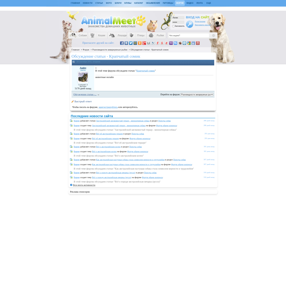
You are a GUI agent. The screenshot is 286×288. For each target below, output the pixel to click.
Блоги (118, 3)
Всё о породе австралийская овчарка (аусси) (115, 173)
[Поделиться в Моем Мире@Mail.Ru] (135, 43)
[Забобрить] (180, 43)
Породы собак (164, 121)
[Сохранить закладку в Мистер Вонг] (198, 43)
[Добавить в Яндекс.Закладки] (162, 43)
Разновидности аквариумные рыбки (109, 49)
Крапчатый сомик (145, 70)
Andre (83, 68)
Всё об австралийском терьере (109, 134)
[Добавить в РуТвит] (175, 43)
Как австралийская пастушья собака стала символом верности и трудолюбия (130, 160)
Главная (76, 49)
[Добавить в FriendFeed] (193, 43)
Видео (189, 3)
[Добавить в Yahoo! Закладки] (171, 43)
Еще (208, 3)
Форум (180, 3)
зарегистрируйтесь (108, 107)
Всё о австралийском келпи (108, 147)
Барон (77, 121)
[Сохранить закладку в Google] (189, 43)
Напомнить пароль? (203, 25)
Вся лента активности (84, 185)
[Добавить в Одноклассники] (140, 43)
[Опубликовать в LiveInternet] (148, 43)
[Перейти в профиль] (83, 81)
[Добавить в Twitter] (131, 43)
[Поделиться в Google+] (144, 43)
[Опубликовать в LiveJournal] (153, 43)
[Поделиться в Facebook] (122, 43)
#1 (74, 62)
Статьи (99, 3)
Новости (87, 3)
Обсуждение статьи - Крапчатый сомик (149, 49)
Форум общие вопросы (166, 125)
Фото (109, 3)
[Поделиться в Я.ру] (157, 43)
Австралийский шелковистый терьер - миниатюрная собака (123, 121)
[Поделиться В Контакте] (126, 43)
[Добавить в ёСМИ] (166, 43)
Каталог (138, 3)
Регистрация (200, 21)
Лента (199, 3)
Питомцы (168, 3)
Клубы (127, 3)
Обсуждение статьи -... (85, 94)
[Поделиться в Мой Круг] (184, 43)
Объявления (153, 3)
